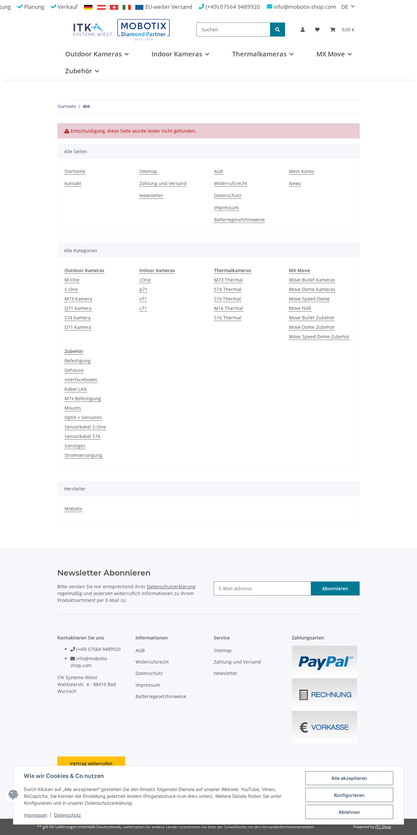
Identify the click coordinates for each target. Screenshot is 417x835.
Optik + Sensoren (83, 417)
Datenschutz (67, 815)
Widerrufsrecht (230, 183)
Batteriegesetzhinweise (239, 219)
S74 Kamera (78, 318)
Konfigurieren (349, 795)
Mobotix (73, 508)
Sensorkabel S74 (82, 436)
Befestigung (78, 361)
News (295, 183)
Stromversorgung (83, 455)
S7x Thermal (227, 299)
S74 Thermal (227, 289)
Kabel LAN (76, 389)
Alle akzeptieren (349, 778)
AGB (218, 171)
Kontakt (73, 183)
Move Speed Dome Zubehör (319, 336)
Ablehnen (349, 812)
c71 (143, 308)
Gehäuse (74, 370)
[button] (302, 29)
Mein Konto (301, 171)
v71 (143, 299)
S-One (71, 289)
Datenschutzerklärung (171, 586)
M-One (72, 280)
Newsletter (151, 195)
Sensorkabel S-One (85, 427)
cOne (145, 280)
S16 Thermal (227, 318)
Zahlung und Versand (163, 183)
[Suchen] (277, 29)
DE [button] (344, 6)
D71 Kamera (78, 327)
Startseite (75, 171)
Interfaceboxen (81, 379)
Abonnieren (335, 588)
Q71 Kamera (78, 308)
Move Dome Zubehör (312, 327)
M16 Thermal (228, 308)
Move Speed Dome (309, 299)
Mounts (73, 408)
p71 (143, 289)
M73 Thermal (228, 280)
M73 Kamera (78, 299)
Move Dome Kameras (312, 289)
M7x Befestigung (83, 398)
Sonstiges (75, 446)
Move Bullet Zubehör (312, 318)
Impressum (35, 815)
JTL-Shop (383, 826)
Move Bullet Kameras (312, 280)
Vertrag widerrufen (91, 763)
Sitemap (148, 171)
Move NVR (300, 308)
